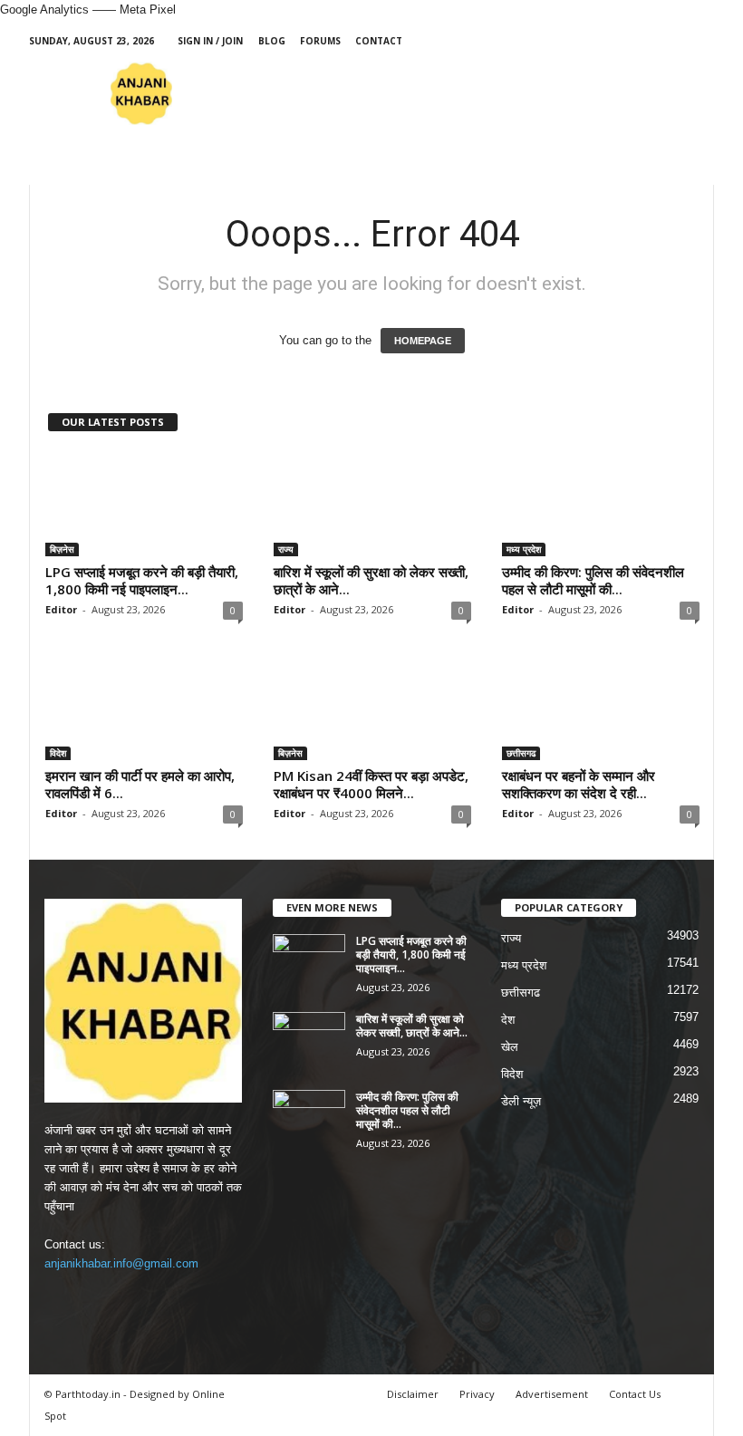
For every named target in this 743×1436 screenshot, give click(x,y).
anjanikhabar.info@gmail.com (121, 1263)
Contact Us (635, 1394)
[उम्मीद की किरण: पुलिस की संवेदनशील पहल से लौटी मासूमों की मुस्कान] (601, 503)
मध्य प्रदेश (524, 549)
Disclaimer (413, 1394)
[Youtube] (700, 41)
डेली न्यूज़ (521, 1101)
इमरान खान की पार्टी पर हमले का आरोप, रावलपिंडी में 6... (140, 784)
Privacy (477, 1394)
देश (508, 1019)
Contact (378, 40)
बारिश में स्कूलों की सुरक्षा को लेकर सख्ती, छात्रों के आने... (371, 580)
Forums (320, 40)
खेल (509, 1047)
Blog (271, 40)
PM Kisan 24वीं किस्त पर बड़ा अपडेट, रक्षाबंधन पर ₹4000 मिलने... (371, 784)
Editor (61, 609)
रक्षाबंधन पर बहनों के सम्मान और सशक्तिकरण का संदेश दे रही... (578, 784)
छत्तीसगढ (521, 753)
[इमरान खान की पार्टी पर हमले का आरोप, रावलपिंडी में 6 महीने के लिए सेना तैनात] (144, 707)
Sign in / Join (210, 40)
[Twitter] (672, 41)
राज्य (286, 549)
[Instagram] (644, 41)
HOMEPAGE (422, 340)
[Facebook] (616, 41)
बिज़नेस (62, 549)
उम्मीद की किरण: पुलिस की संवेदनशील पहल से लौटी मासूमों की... (593, 580)
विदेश (58, 753)
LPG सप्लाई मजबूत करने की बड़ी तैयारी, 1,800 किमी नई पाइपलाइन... (141, 580)
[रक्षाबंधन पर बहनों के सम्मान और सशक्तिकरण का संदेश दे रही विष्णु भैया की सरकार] (601, 707)
